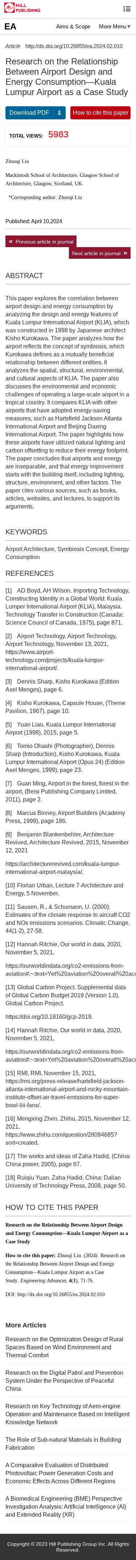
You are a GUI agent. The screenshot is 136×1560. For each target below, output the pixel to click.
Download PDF (29, 113)
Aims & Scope (73, 26)
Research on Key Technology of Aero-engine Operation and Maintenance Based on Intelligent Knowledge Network (67, 1414)
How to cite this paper (100, 113)
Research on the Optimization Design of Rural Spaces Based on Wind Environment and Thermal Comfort (64, 1347)
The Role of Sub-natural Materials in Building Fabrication (63, 1444)
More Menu (112, 26)
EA (10, 26)
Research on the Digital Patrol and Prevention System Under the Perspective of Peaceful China (64, 1381)
